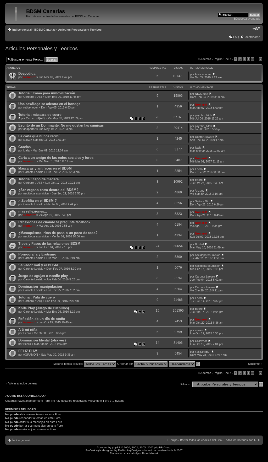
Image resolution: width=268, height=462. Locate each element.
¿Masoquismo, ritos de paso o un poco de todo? (58, 233)
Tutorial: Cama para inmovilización (46, 93)
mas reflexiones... (32, 211)
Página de (222, 59)
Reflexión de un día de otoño (41, 319)
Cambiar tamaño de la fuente (256, 28)
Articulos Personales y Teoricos (80, 29)
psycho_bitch (203, 115)
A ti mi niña (27, 329)
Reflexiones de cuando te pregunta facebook (54, 222)
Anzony (199, 190)
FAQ (236, 37)
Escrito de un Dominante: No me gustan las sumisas (61, 125)
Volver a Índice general (22, 383)
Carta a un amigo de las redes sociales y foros (55, 158)
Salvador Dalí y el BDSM (38, 265)
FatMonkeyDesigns (129, 450)
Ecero (199, 169)
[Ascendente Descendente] (184, 363)
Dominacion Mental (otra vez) (42, 340)
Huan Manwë (150, 453)
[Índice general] (16, 12)
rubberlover (30, 107)
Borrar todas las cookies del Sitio (201, 440)
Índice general (22, 29)
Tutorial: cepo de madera (38, 179)
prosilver (162, 450)
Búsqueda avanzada (247, 18)
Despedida (26, 73)
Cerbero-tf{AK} (32, 96)
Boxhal (199, 244)
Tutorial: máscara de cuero (40, 115)
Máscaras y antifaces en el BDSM (45, 168)
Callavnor (201, 341)
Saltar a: (185, 384)
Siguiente (254, 363)
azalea (199, 330)
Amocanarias (203, 74)
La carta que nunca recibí (38, 136)
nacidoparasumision (36, 193)
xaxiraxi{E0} (202, 351)
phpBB (116, 447)
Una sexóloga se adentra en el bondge (49, 104)
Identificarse (252, 37)
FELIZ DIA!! (27, 351)
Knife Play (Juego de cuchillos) (43, 308)
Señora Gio (202, 201)
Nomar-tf (29, 77)
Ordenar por (125, 363)
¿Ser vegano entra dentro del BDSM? (48, 190)
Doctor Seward (204, 136)
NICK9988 (201, 93)
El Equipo (171, 440)
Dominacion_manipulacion (40, 287)
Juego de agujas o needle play (43, 276)
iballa (26, 139)
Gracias (24, 147)
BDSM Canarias (44, 29)
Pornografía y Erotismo (37, 254)
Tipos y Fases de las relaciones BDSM (49, 244)
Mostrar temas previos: (68, 363)
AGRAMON (30, 354)
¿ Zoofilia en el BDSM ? (37, 201)
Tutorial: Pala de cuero (36, 297)
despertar (29, 129)
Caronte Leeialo (33, 171)
